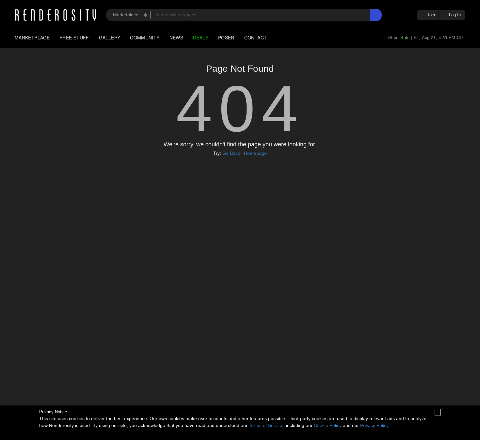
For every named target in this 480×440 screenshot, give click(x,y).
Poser (226, 37)
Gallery (109, 37)
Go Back (231, 153)
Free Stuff (74, 37)
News (176, 37)
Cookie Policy (328, 425)
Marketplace (32, 37)
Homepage (255, 153)
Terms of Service (266, 425)
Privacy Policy (374, 425)
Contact (255, 37)
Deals (200, 37)
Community (144, 37)
